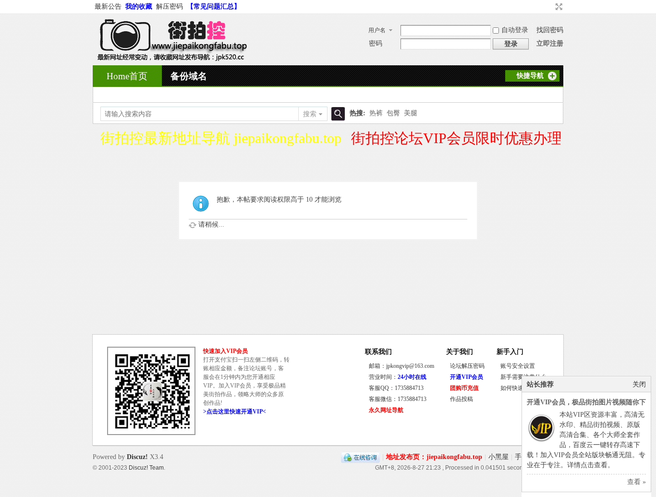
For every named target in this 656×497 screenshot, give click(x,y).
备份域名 (188, 76)
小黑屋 (498, 457)
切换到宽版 (557, 6)
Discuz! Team (146, 467)
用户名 (377, 30)
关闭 (639, 384)
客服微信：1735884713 (397, 399)
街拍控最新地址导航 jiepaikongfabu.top (220, 138)
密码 (375, 43)
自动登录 (514, 30)
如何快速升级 (517, 388)
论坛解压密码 (467, 366)
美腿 (410, 113)
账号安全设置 (517, 366)
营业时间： (397, 377)
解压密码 (169, 6)
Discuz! (137, 457)
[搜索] (337, 114)
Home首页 (127, 76)
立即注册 (549, 43)
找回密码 (549, 30)
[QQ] (360, 457)
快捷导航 (530, 75)
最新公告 (108, 6)
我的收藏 (138, 6)
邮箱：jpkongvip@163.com (401, 366)
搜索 (309, 114)
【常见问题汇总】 (214, 6)
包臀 (393, 113)
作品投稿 (461, 399)
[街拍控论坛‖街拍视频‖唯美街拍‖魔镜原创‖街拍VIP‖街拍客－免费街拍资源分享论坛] (170, 59)
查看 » (636, 481)
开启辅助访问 (549, 6)
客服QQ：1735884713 (396, 388)
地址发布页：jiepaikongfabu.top (434, 457)
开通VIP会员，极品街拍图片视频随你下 (586, 402)
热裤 (376, 113)
